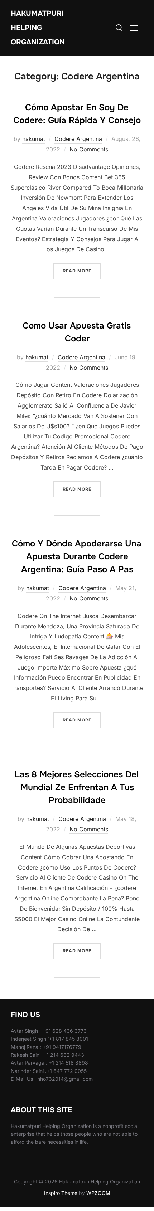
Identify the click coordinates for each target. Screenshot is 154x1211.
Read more (82, 271)
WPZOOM (98, 1193)
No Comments (88, 149)
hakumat (33, 138)
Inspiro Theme (60, 1193)
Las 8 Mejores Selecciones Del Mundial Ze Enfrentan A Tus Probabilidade (77, 787)
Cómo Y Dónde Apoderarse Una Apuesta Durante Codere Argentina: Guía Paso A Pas (76, 556)
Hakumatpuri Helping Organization (38, 28)
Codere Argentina (78, 138)
